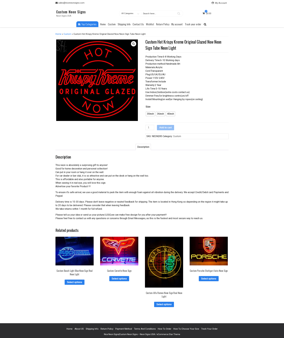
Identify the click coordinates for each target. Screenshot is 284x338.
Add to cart (165, 127)
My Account (221, 3)
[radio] (150, 114)
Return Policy (162, 24)
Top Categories (89, 24)
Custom (112, 24)
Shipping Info (124, 24)
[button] (133, 43)
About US (79, 329)
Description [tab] (143, 146)
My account (177, 24)
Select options (74, 282)
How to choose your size (186, 329)
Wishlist (150, 24)
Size (148, 106)
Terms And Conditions (145, 329)
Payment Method (123, 329)
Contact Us (138, 24)
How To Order (164, 329)
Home (103, 24)
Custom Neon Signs (71, 11)
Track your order (193, 24)
